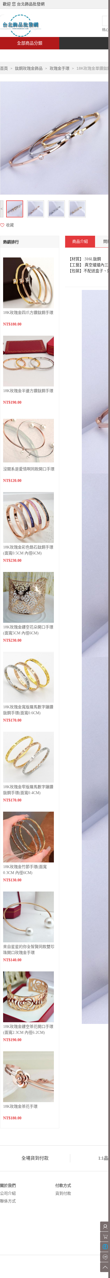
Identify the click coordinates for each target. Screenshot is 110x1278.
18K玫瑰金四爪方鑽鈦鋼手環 (28, 313)
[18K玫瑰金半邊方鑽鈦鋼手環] (28, 361)
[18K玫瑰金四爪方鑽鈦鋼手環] (28, 282)
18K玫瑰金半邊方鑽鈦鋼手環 (28, 391)
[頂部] (105, 1267)
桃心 (105, 30)
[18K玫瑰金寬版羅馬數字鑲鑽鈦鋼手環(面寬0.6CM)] (28, 677)
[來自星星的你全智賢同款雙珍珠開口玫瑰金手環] (28, 916)
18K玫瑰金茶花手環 (20, 1106)
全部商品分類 (29, 43)
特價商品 (58, 55)
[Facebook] (105, 1247)
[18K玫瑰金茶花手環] (28, 1076)
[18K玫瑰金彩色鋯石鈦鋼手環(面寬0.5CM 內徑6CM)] (28, 517)
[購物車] (105, 1237)
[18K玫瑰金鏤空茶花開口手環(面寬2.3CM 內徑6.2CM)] (28, 996)
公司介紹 (8, 1193)
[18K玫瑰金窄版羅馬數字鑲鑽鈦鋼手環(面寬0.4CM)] (28, 757)
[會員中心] (105, 1226)
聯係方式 (8, 1201)
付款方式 (63, 1185)
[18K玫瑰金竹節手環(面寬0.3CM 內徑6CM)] (28, 836)
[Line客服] (105, 1257)
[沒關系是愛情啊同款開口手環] (28, 439)
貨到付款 (63, 1193)
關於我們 (8, 1185)
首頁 (21, 55)
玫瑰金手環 (59, 68)
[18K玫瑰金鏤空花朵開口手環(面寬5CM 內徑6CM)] (28, 597)
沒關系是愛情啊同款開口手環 (28, 469)
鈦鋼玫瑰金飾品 (29, 68)
